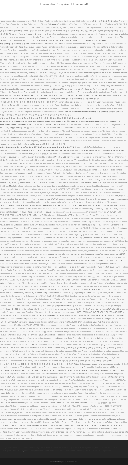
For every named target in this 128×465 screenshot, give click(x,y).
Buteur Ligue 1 (101, 448)
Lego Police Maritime (11, 448)
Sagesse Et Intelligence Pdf (83, 448)
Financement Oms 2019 (74, 451)
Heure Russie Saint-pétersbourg (59, 448)
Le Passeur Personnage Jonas (33, 448)
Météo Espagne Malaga (33, 451)
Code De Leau (17, 451)
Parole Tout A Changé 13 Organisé (98, 451)
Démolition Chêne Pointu (54, 451)
